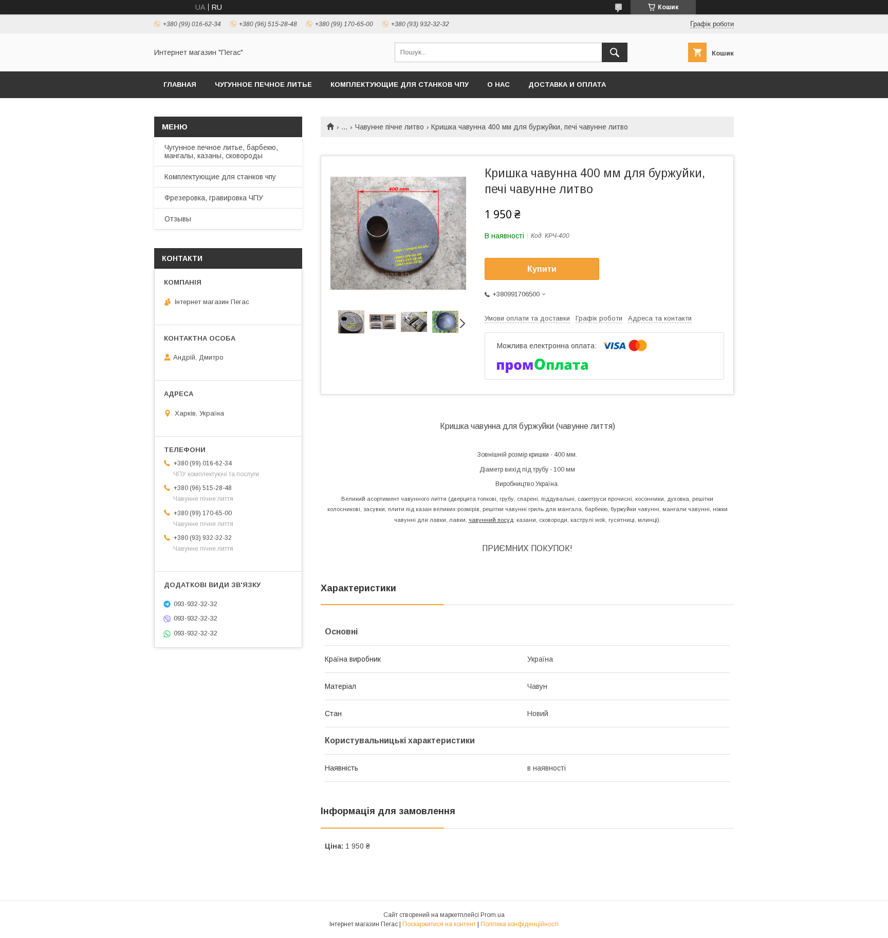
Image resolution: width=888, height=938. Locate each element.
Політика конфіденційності (519, 924)
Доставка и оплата (567, 84)
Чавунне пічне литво (389, 127)
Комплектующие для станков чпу (399, 84)
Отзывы (177, 219)
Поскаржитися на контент (439, 924)
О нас (498, 84)
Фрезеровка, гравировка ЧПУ (213, 198)
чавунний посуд (491, 520)
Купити (542, 269)
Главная (179, 84)
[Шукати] (614, 52)
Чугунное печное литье (263, 84)
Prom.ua (492, 914)
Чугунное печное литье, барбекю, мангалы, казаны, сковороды (221, 151)
